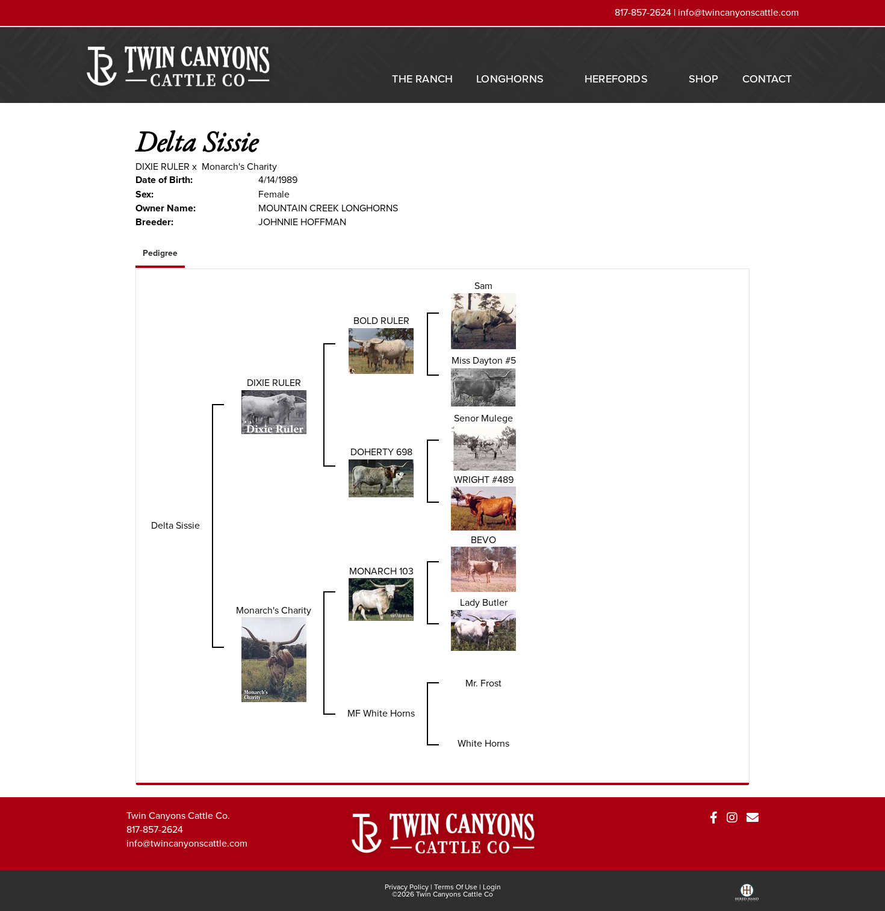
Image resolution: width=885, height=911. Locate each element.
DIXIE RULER (162, 166)
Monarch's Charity (239, 166)
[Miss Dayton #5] (483, 386)
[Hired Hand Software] (747, 896)
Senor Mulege (483, 418)
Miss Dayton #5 (484, 360)
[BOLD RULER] (381, 350)
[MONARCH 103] (381, 599)
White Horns (483, 743)
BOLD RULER (381, 321)
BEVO (483, 540)
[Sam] (483, 320)
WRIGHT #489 (484, 480)
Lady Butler (484, 602)
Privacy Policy (407, 886)
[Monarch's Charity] (273, 659)
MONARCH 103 (381, 571)
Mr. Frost (483, 683)
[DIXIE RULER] (273, 411)
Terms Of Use (455, 886)
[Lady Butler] (483, 629)
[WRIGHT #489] (483, 508)
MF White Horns (381, 713)
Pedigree (160, 253)
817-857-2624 (154, 829)
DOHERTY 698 (381, 452)
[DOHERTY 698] (381, 477)
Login (492, 886)
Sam (483, 286)
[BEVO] (483, 569)
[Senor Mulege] (483, 447)
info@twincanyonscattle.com (738, 12)
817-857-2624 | (646, 12)
